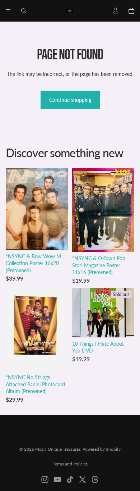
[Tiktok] (70, 479)
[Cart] (131, 11)
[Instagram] (45, 479)
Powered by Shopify (102, 449)
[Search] (24, 11)
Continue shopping (70, 100)
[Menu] (8, 11)
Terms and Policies (70, 464)
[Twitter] (82, 479)
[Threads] (95, 479)
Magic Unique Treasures (57, 449)
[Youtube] (57, 479)
